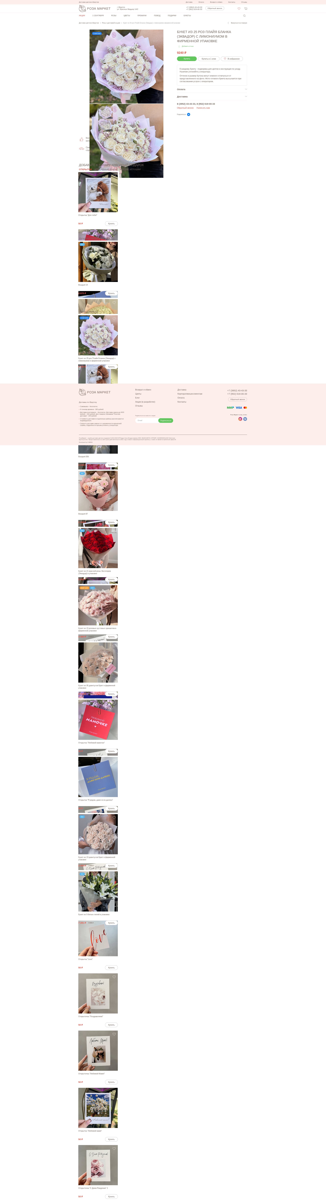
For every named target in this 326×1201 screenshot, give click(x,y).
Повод (157, 16)
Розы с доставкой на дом (111, 23)
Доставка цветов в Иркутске (89, 23)
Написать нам (203, 108)
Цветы (127, 16)
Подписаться (165, 420)
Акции (82, 16)
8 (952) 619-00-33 (206, 104)
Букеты (187, 16)
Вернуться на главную (239, 23)
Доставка (189, 2)
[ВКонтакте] (188, 114)
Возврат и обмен (216, 2)
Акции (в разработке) (145, 402)
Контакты (231, 2)
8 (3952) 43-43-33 (186, 104)
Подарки (172, 16)
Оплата (201, 2)
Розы (113, 16)
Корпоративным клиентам (190, 394)
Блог (137, 398)
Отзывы (244, 2)
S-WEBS (90, 442)
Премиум (141, 16)
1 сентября (98, 16)
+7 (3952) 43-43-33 (194, 7)
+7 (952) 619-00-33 (194, 9)
